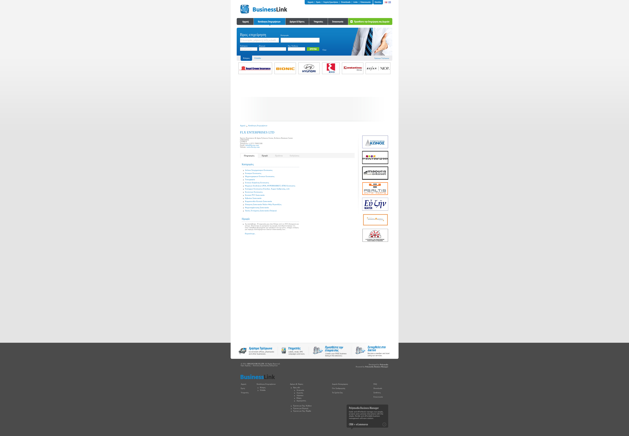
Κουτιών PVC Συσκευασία (255, 195)
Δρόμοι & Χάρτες (296, 384)
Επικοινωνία (378, 397)
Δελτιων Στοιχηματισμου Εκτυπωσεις (258, 170)
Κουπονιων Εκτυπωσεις (254, 192)
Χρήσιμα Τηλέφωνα (381, 58)
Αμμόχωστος (301, 401)
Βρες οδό (296, 387)
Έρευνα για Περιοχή (300, 408)
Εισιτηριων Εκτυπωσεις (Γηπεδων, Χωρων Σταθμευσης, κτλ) (267, 189)
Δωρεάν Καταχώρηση (340, 384)
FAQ (375, 384)
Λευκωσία (300, 390)
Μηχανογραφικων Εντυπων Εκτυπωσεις (259, 176)
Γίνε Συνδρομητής (338, 388)
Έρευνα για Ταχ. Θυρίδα (302, 411)
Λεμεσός (299, 393)
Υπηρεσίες (245, 393)
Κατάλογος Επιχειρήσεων (257, 126)
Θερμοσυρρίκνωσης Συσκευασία (257, 207)
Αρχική (242, 126)
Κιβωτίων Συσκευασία (253, 198)
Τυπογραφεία (250, 179)
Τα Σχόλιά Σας (337, 393)
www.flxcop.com (253, 147)
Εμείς (243, 388)
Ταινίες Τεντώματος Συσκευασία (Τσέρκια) (261, 211)
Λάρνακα (299, 395)
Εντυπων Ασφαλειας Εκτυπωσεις (257, 183)
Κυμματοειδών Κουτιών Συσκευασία (258, 201)
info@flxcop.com (252, 145)
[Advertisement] (314, 98)
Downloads (377, 388)
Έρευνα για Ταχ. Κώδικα (302, 406)
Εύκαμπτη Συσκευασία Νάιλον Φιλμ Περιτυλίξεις (263, 204)
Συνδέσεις (377, 393)
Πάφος (298, 398)
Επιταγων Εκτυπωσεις (253, 173)
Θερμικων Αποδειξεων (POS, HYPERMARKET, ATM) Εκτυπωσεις (270, 186)
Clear (324, 50)
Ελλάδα (257, 58)
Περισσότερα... (250, 234)
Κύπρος (263, 387)
